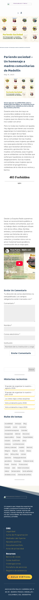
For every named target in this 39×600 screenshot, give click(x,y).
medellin (21, 447)
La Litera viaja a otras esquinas (17, 399)
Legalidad (10, 531)
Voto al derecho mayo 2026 (16, 407)
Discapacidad (9, 434)
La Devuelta (16, 440)
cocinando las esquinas (12, 430)
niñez (6, 454)
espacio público (9, 437)
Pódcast (7, 468)
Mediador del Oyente (16, 538)
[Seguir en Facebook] (6, 522)
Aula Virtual (21, 577)
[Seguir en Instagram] (19, 522)
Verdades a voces (10, 474)
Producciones (23, 464)
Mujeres (14, 451)
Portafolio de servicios (16, 567)
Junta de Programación (17, 535)
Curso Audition (13, 560)
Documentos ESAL (14, 545)
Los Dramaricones (18, 444)
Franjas (18, 437)
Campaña (7, 427)
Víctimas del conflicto (24, 474)
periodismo (8, 461)
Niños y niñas (14, 454)
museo (22, 451)
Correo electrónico (12, 334)
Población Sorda (28, 461)
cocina (15, 427)
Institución (8, 343)
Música (29, 451)
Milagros (7, 451)
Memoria (29, 447)
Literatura (7, 444)
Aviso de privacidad (15, 549)
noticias (23, 454)
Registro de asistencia (16, 571)
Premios (13, 464)
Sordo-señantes (27, 471)
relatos (7, 471)
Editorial (17, 434)
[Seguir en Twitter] (10, 522)
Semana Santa (15, 471)
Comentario (9, 303)
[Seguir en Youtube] (15, 522)
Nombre (8, 325)
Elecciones (26, 434)
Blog (25, 423)
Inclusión (7, 440)
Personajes (17, 461)
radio (13, 468)
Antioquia (18, 423)
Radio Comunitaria (23, 468)
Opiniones (8, 457)
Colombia (24, 430)
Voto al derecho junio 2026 (16, 403)
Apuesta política (13, 542)
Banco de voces (13, 557)
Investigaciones (13, 564)
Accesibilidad (9, 423)
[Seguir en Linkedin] (24, 522)
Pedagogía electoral (19, 457)
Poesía (7, 464)
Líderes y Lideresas (10, 447)
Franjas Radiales (28, 437)
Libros (24, 440)
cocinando (23, 427)
